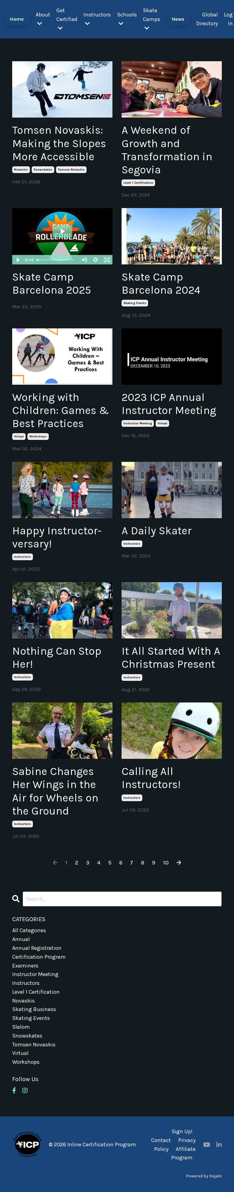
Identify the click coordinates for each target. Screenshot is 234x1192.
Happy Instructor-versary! (56, 537)
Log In (228, 19)
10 (166, 862)
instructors (22, 557)
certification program (39, 956)
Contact (161, 1140)
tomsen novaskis (71, 170)
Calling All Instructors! (151, 778)
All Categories (29, 930)
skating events (134, 303)
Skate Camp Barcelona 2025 (51, 283)
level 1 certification (138, 183)
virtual (19, 436)
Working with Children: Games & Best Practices (60, 410)
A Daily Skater (157, 530)
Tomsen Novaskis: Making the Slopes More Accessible (59, 143)
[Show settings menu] (95, 260)
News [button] (178, 19)
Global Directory (207, 19)
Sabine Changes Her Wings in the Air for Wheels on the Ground (55, 791)
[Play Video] (17, 260)
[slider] (56, 260)
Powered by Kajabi (204, 1176)
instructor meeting (137, 423)
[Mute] (84, 260)
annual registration (37, 948)
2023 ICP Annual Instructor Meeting (169, 404)
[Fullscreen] (107, 260)
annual (21, 939)
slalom (21, 1027)
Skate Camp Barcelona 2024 (161, 283)
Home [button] (17, 19)
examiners (25, 965)
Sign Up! (182, 1131)
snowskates (43, 170)
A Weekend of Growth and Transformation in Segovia (167, 150)
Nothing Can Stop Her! (56, 657)
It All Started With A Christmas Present (171, 657)
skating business (34, 1009)
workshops (38, 436)
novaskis (21, 170)
